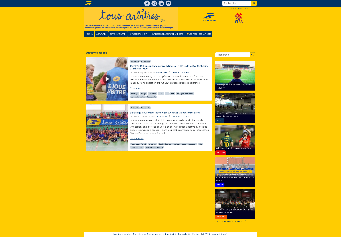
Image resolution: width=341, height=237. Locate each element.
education (152, 94)
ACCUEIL (89, 34)
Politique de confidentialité (161, 234)
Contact (196, 234)
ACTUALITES (101, 34)
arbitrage (134, 94)
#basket (221, 216)
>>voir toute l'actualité (230, 221)
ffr (178, 94)
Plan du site (139, 234)
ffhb (172, 94)
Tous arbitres (161, 72)
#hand (220, 184)
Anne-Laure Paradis (138, 144)
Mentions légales (122, 234)
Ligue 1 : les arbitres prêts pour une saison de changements (232, 114)
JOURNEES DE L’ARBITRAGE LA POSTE (167, 34)
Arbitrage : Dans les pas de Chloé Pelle (233, 148)
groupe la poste (187, 94)
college (143, 94)
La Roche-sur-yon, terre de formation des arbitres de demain (235, 210)
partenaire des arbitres (154, 147)
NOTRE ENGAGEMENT (138, 34)
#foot (220, 120)
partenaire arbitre (138, 97)
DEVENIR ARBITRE (117, 34)
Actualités (135, 61)
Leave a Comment (180, 72)
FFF (167, 94)
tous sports (145, 61)
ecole (184, 144)
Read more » (136, 88)
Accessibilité (184, 234)
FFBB (161, 94)
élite (200, 144)
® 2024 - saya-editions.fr (215, 234)
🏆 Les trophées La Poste (199, 34)
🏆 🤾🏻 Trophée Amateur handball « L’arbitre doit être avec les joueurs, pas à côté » (235, 177)
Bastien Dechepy (165, 144)
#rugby (220, 152)
